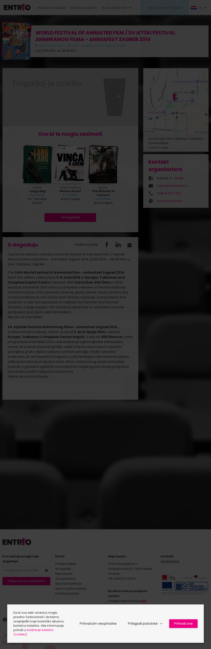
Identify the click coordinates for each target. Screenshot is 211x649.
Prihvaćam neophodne (98, 623)
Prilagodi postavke (143, 623)
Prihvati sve (183, 623)
